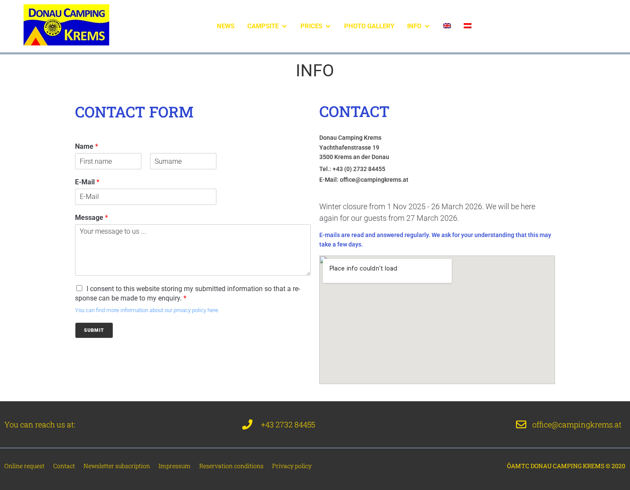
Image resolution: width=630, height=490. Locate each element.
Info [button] (414, 26)
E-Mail (87, 182)
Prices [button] (311, 26)
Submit (94, 330)
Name (86, 146)
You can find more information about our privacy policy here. (147, 310)
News (225, 26)
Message (91, 217)
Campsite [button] (263, 26)
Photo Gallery (369, 26)
